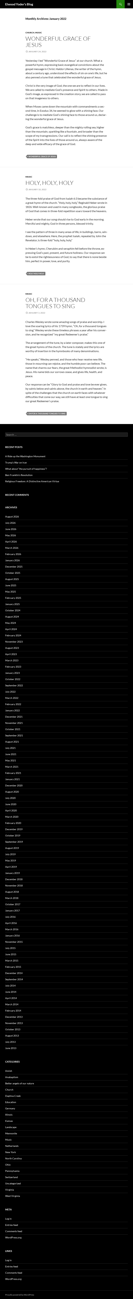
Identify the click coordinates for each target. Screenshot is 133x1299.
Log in (8, 1218)
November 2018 (14, 885)
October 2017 (12, 904)
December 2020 (14, 785)
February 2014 (13, 1010)
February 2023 (13, 666)
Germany (10, 1108)
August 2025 (12, 579)
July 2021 (10, 747)
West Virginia (12, 1195)
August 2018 (12, 891)
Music (38, 32)
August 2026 (12, 516)
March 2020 (11, 816)
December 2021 (14, 716)
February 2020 (13, 822)
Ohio (8, 1164)
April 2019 (11, 866)
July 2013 (10, 1041)
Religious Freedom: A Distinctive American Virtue (32, 481)
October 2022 (12, 679)
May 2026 (10, 535)
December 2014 (14, 973)
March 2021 (11, 766)
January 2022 (12, 710)
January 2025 (12, 604)
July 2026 (10, 522)
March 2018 (11, 898)
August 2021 (12, 741)
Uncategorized (13, 1183)
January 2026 (12, 560)
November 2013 (14, 1023)
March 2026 (11, 547)
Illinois (8, 1114)
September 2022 (14, 685)
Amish (8, 1070)
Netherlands (12, 1145)
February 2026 (13, 554)
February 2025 (13, 597)
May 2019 (10, 860)
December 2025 (14, 566)
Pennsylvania (12, 1170)
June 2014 (10, 991)
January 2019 (12, 873)
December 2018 (14, 879)
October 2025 (12, 572)
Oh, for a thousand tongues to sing (55, 303)
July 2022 (10, 691)
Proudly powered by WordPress (19, 1294)
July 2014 (10, 985)
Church (29, 32)
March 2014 (11, 1004)
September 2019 (14, 841)
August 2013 (12, 1035)
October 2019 (12, 835)
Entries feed (11, 1224)
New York (10, 1152)
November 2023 (14, 641)
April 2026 (11, 541)
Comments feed (13, 1231)
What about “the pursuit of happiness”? (26, 468)
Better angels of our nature (19, 1083)
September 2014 (14, 979)
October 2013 (12, 1029)
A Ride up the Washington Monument (25, 456)
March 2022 (11, 697)
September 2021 (14, 735)
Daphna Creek (13, 1095)
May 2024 (10, 622)
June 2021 (10, 754)
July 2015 (10, 948)
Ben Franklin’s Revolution (19, 475)
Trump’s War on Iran (16, 462)
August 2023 (12, 647)
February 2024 (13, 635)
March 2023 (11, 660)
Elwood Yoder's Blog (19, 4)
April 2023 (11, 654)
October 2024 (12, 610)
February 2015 (13, 966)
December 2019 (14, 829)
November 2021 (14, 722)
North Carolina (13, 1158)
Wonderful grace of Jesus (42, 156)
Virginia (9, 1189)
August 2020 (12, 791)
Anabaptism (11, 1077)
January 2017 (12, 910)
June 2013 (10, 1048)
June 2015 (10, 954)
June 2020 (10, 804)
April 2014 (11, 998)
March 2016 (11, 929)
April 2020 (11, 810)
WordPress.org (13, 1237)
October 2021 (12, 729)
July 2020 (10, 797)
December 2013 (14, 1016)
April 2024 (11, 629)
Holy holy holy (36, 273)
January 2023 (12, 672)
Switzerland (11, 1177)
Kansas (9, 1120)
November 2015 (14, 941)
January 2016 (12, 935)
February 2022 (13, 704)
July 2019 (10, 854)
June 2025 (10, 585)
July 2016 (10, 916)
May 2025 (10, 591)
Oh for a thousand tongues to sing (46, 413)
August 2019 (12, 847)
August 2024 (12, 616)
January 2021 (12, 779)
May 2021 (10, 760)
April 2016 (11, 923)
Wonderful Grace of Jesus (58, 41)
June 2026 (10, 529)
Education (10, 1102)
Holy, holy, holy (49, 182)
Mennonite (11, 1133)
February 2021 (13, 772)
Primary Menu (129, 4)
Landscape (10, 1127)
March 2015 (11, 960)
